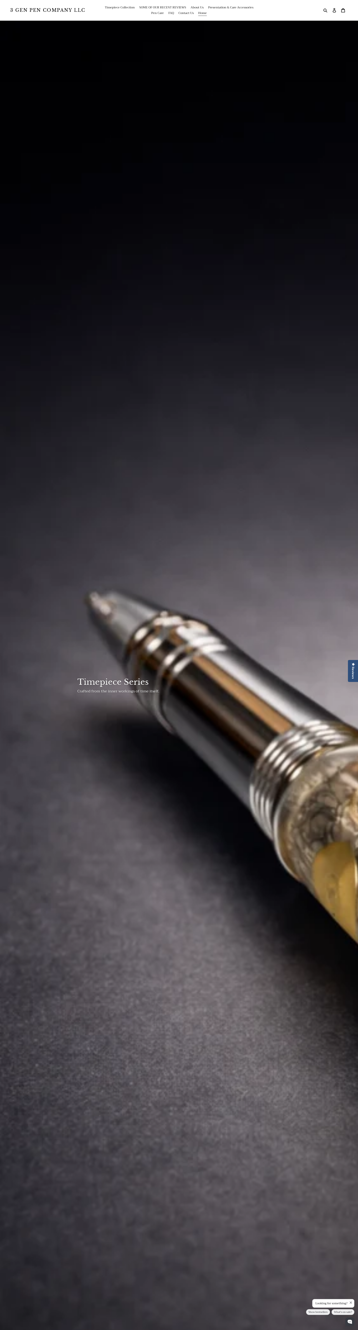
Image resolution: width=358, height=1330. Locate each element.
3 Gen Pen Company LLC (47, 10)
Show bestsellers (318, 1312)
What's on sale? (343, 1312)
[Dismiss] (350, 1303)
